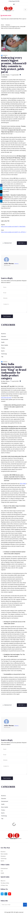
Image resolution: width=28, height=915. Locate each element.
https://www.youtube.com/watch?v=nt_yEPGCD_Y (13, 232)
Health (2, 342)
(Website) (16, 263)
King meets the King (6, 397)
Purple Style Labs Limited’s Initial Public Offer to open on (13, 18)
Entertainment (4, 339)
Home (2, 24)
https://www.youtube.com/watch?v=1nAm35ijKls (13, 226)
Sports (3, 351)
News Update (4, 345)
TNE (2, 356)
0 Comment (4, 76)
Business (8, 24)
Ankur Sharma (6, 75)
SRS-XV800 (23, 483)
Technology (4, 353)
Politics (3, 348)
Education (3, 336)
